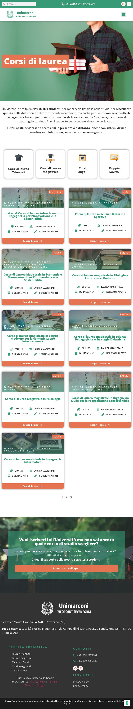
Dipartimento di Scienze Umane (95, 204)
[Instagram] (129, 4)
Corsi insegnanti (21, 666)
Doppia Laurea (114, 170)
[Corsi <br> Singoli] (82, 157)
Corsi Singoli (82, 170)
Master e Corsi (20, 662)
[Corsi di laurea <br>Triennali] (18, 157)
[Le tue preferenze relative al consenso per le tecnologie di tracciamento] (127, 703)
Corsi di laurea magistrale (50, 170)
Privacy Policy (37, 681)
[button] (123, 14)
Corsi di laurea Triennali (18, 170)
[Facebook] (123, 4)
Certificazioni (19, 670)
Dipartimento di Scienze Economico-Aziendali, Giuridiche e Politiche (27, 264)
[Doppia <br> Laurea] (114, 157)
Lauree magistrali (22, 658)
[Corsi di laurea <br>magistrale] (50, 158)
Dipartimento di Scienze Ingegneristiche (27, 204)
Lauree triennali (21, 653)
